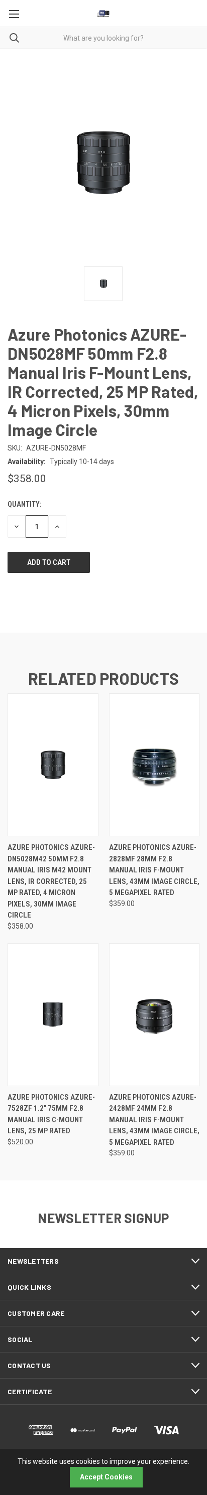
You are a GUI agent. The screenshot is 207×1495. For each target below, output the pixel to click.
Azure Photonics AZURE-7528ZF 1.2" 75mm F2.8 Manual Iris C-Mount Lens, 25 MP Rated (51, 1114)
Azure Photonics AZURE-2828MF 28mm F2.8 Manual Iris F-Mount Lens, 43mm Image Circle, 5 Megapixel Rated (154, 870)
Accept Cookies (106, 1477)
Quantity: (24, 504)
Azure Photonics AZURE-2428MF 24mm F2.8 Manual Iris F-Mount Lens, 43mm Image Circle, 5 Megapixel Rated (154, 1120)
